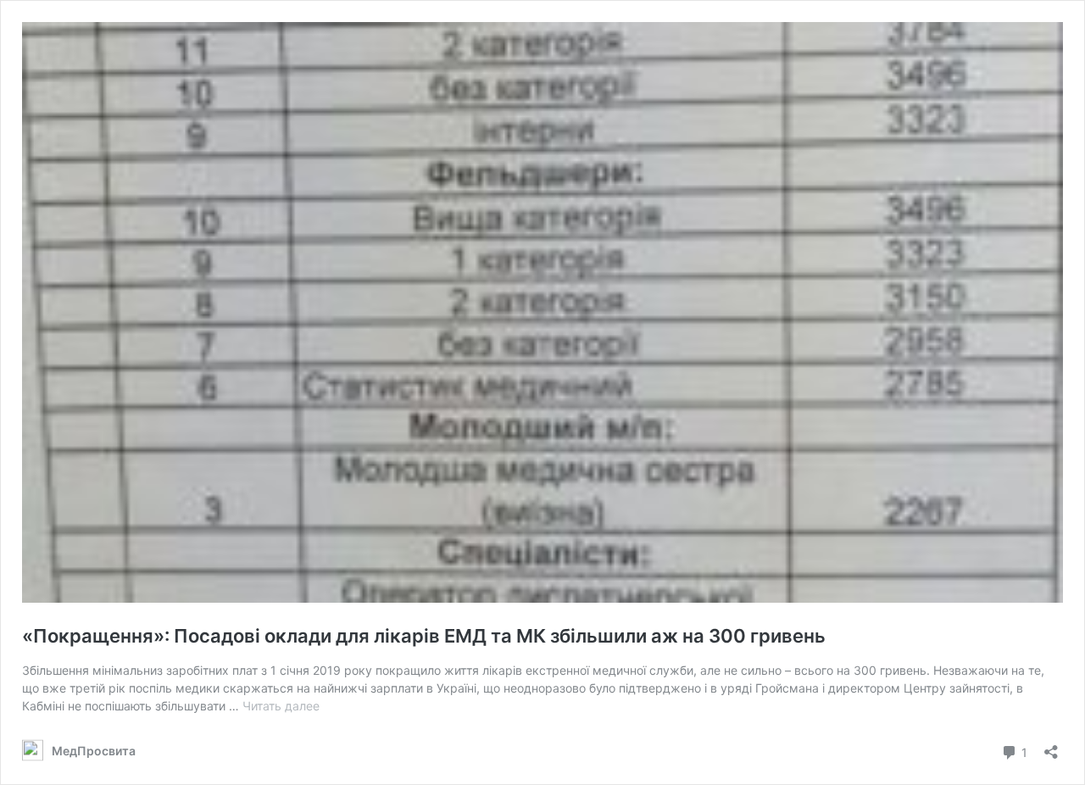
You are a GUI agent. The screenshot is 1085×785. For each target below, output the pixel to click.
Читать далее (281, 706)
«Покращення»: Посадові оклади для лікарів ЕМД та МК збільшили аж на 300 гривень (424, 636)
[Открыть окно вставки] (1051, 746)
